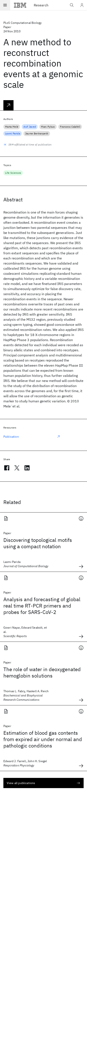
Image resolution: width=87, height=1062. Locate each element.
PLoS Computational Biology (22, 23)
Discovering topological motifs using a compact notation (37, 543)
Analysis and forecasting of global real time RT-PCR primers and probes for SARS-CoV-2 (41, 605)
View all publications (21, 783)
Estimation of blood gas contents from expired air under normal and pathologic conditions (42, 739)
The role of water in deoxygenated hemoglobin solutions (42, 672)
